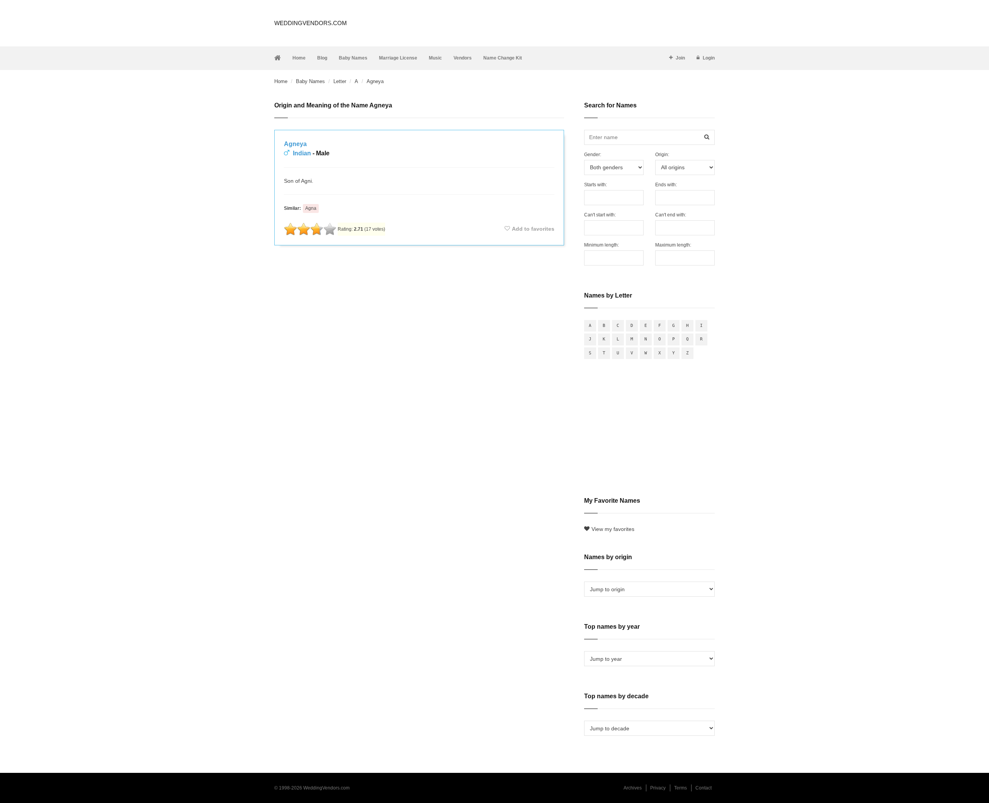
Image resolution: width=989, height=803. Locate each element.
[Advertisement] (419, 272)
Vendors (463, 58)
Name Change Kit (502, 58)
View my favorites (612, 529)
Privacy (658, 788)
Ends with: (666, 184)
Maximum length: (673, 245)
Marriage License (398, 58)
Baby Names (353, 58)
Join (680, 58)
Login (709, 58)
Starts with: (595, 184)
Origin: (662, 154)
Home (299, 58)
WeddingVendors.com (310, 23)
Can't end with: (670, 215)
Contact (703, 788)
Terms (680, 788)
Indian (302, 153)
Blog (322, 58)
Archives (633, 788)
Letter (339, 81)
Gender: (592, 154)
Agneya (295, 144)
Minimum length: (601, 245)
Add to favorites (533, 229)
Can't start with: (600, 215)
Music (435, 58)
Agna (310, 208)
